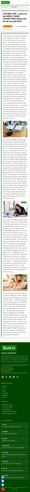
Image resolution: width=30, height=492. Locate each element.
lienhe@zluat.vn (8, 371)
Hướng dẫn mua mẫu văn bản (9, 411)
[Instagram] (10, 376)
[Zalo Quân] (2, 485)
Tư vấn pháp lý (14, 6)
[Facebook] (2, 477)
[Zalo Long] (2, 481)
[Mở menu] (27, 2)
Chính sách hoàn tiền (7, 407)
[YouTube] (13, 376)
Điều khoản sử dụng (7, 404)
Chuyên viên (5, 393)
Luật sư (4, 391)
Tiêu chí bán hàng (6, 409)
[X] (17, 376)
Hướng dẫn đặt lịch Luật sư (8, 413)
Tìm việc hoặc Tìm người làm (11, 334)
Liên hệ (4, 397)
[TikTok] (6, 376)
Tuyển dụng (5, 395)
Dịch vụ (4, 388)
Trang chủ (5, 6)
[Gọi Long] (3, 489)
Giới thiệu (4, 386)
